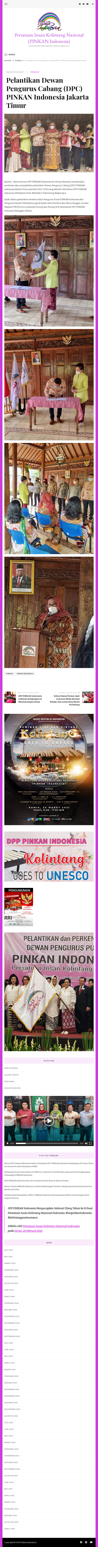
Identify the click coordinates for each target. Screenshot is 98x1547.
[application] (49, 1121)
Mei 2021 (8, 1489)
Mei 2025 (8, 1257)
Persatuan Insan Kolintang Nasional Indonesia (51, 1226)
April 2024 (9, 1297)
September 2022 (12, 1409)
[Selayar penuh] (90, 1143)
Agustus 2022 (11, 1416)
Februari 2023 (11, 1376)
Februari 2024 (11, 1303)
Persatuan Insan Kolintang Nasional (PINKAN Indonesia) (49, 38)
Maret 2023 (10, 1370)
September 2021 (12, 1469)
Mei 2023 (8, 1356)
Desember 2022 (11, 1389)
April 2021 (9, 1496)
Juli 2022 (8, 1423)
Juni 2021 (9, 1482)
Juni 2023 (9, 1350)
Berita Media (11, 1068)
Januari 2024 (10, 1310)
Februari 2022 (11, 1449)
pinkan (9, 674)
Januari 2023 (10, 1383)
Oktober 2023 (11, 1330)
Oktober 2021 (11, 1462)
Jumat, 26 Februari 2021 (28, 1230)
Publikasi (34, 72)
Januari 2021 (10, 1516)
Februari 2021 (11, 1509)
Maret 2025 (10, 1263)
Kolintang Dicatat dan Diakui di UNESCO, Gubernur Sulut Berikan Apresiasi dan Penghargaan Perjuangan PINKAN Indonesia (47, 1173)
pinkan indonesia (25, 674)
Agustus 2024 (11, 1283)
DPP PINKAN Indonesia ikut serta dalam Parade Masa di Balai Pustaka (36, 1181)
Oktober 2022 (11, 1403)
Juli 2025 (8, 1250)
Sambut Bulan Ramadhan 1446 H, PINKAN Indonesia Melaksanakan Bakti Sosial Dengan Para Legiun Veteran (46, 1196)
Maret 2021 (9, 1502)
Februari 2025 (11, 1270)
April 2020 (9, 1529)
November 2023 (12, 1323)
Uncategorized (12, 1088)
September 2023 (12, 1336)
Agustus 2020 (11, 1522)
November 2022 (12, 1396)
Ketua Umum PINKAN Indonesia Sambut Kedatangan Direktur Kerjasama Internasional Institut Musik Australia (48, 1188)
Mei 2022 (8, 1436)
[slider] (47, 1143)
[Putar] (7, 1143)
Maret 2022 (10, 1443)
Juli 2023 (8, 1343)
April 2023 (9, 1363)
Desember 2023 (11, 1316)
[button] (49, 1121)
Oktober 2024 (11, 1277)
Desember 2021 (11, 1456)
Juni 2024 (9, 1290)
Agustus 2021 (11, 1476)
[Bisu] (86, 1143)
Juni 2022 (9, 1429)
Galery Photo (11, 1075)
